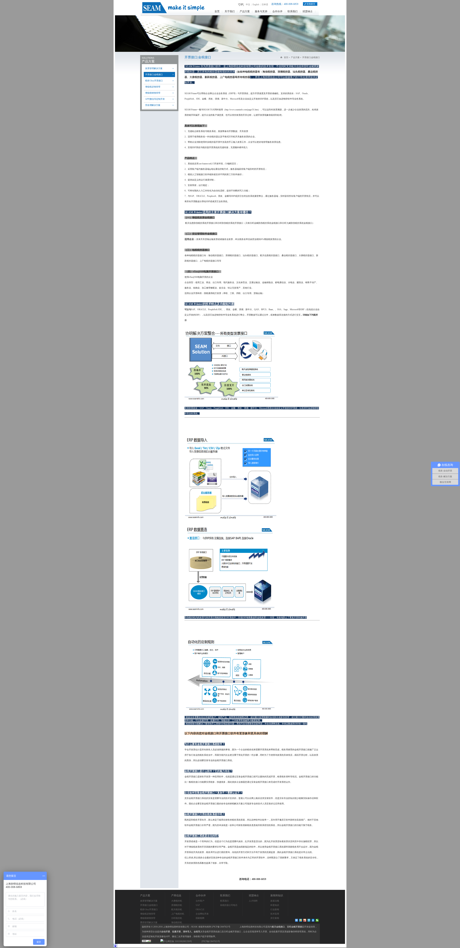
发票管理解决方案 (153, 68)
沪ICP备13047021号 (210, 941)
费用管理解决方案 (148, 922)
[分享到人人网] (313, 920)
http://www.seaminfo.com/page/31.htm (241, 109)
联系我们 (293, 11)
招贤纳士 (308, 11)
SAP (198, 905)
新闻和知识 (276, 895)
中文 (248, 4)
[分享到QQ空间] (300, 920)
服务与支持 (261, 11)
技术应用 (274, 914)
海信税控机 (176, 922)
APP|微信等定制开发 (155, 99)
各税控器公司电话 (228, 905)
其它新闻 (274, 918)
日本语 (265, 4)
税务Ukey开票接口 (154, 80)
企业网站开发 (202, 914)
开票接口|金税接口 (154, 74)
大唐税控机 (176, 901)
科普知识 (274, 905)
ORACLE (200, 909)
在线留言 (310, 4)
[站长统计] (146, 941)
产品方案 (245, 11)
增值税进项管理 (152, 87)
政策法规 (274, 901)
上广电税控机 (177, 914)
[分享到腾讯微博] (308, 920)
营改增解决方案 (152, 105)
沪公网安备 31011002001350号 (177, 941)
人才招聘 (253, 901)
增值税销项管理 (152, 93)
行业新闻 (274, 909)
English (256, 4)
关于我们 (230, 11)
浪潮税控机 (176, 905)
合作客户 (200, 901)
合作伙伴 (277, 11)
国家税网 (200, 918)
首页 (217, 11)
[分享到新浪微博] (304, 920)
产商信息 (176, 895)
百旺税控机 (176, 918)
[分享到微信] (317, 920)
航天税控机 (176, 909)
